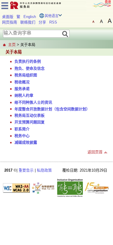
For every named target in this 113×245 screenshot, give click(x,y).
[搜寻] (65, 33)
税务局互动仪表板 (29, 115)
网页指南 (9, 22)
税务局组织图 (25, 75)
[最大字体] (109, 21)
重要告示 (26, 170)
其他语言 (52, 16)
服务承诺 (22, 89)
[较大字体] (101, 21)
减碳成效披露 (25, 142)
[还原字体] (93, 21)
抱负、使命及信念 (29, 68)
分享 (42, 22)
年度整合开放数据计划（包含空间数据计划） (52, 109)
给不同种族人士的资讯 (33, 102)
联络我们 (27, 22)
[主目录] (5, 5)
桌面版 (7, 17)
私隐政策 (44, 170)
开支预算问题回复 (29, 122)
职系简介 (22, 129)
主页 (12, 44)
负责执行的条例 (27, 61)
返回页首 (95, 152)
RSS (53, 22)
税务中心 (22, 136)
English (29, 17)
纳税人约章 (23, 95)
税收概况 (22, 82)
